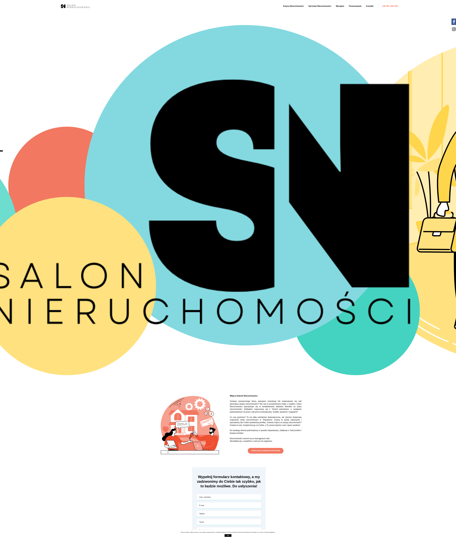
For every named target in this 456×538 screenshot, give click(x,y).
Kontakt (369, 6)
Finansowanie (355, 6)
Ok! (228, 535)
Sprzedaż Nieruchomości (319, 6)
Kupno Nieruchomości (293, 6)
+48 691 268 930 (390, 6)
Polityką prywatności (221, 532)
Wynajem (340, 6)
